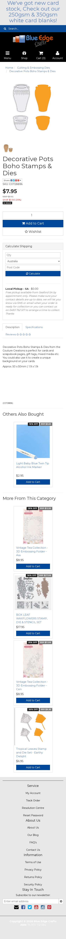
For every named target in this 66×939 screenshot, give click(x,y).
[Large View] (8, 148)
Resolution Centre (33, 808)
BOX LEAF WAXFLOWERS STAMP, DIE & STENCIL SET (31, 618)
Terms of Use (33, 862)
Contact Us (33, 849)
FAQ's (33, 842)
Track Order (33, 800)
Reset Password (33, 815)
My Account (33, 793)
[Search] (5, 28)
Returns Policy (33, 877)
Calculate (34, 273)
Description (12, 327)
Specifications (34, 327)
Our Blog (33, 835)
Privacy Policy (33, 869)
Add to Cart (34, 223)
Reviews (11, 334)
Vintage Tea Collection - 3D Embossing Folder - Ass (32, 551)
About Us (33, 827)
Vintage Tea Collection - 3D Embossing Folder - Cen (32, 685)
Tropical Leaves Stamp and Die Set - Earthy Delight (31, 752)
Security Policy (33, 884)
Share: (7, 180)
